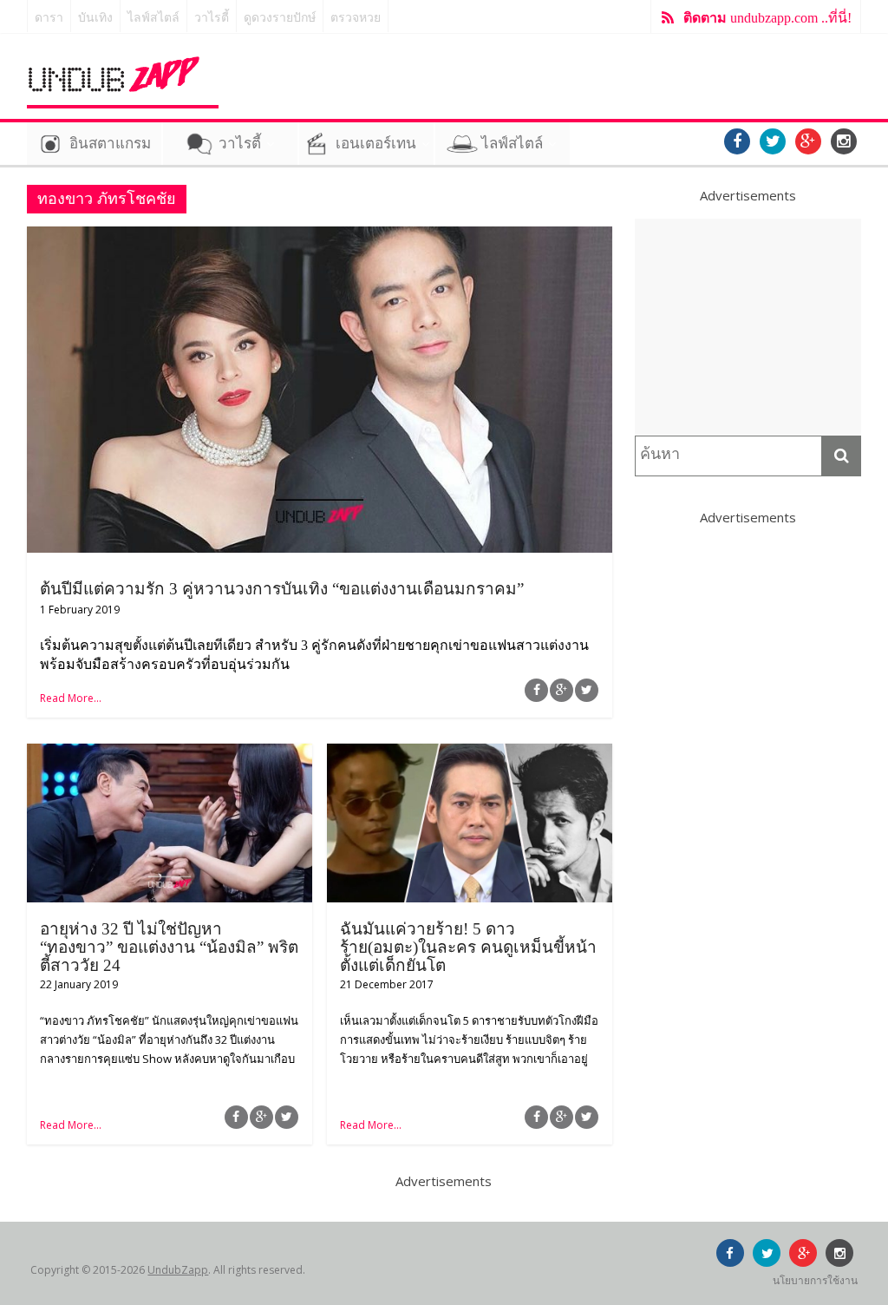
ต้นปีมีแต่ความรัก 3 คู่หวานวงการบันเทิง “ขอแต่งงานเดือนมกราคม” (282, 589)
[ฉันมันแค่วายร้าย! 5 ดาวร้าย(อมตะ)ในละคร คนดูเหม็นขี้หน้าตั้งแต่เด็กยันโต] (469, 754)
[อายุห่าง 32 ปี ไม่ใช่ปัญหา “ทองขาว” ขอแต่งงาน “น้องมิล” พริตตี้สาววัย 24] (169, 754)
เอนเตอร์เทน (376, 143)
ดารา (49, 17)
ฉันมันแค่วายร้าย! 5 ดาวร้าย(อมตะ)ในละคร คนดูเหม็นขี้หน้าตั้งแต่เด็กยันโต (468, 947)
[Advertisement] (748, 327)
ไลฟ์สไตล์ (153, 17)
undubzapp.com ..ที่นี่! (767, 17)
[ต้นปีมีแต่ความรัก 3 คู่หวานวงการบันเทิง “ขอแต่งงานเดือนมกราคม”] (319, 236)
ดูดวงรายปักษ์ (280, 17)
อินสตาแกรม (110, 143)
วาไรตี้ (211, 17)
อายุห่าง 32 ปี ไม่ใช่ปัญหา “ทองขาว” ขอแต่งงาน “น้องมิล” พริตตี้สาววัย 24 (169, 947)
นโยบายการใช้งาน (815, 1280)
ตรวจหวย (355, 17)
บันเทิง (95, 17)
